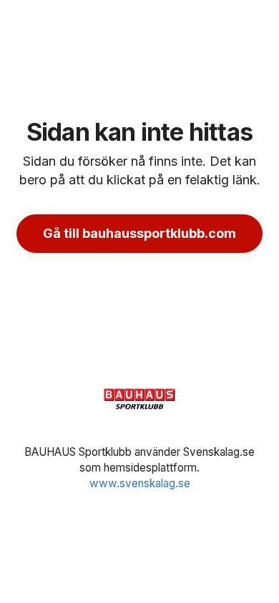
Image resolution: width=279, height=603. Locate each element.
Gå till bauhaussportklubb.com (139, 233)
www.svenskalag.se (139, 483)
